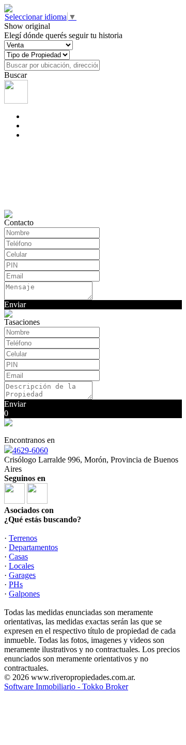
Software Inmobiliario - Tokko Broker (66, 686)
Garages (22, 575)
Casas (18, 556)
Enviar (15, 304)
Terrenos (23, 538)
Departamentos (33, 547)
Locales (21, 565)
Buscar (15, 75)
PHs (16, 584)
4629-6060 (30, 450)
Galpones (24, 593)
